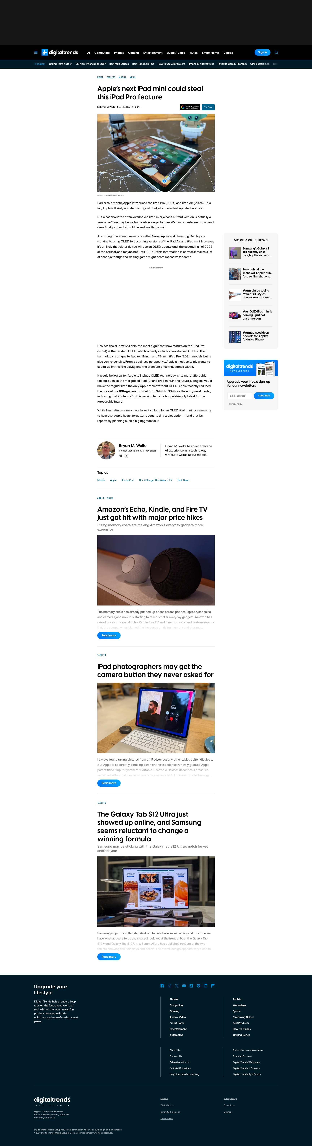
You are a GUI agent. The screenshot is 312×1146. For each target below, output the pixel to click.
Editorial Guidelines (180, 1068)
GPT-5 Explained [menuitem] (260, 64)
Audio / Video (178, 1017)
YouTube (184, 985)
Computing (176, 1005)
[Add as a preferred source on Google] (190, 107)
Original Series (241, 1035)
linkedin (120, 456)
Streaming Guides (243, 1017)
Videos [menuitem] (228, 53)
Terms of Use (167, 1118)
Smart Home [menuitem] (210, 53)
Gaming (174, 1011)
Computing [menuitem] (102, 53)
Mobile (101, 479)
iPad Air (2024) (193, 203)
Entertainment (178, 1029)
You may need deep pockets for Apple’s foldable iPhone (256, 336)
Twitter (177, 985)
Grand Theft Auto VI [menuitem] (60, 64)
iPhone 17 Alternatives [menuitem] (201, 64)
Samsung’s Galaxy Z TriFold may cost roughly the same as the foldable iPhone (256, 254)
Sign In (262, 52)
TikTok (191, 985)
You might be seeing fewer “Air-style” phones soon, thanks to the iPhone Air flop (256, 296)
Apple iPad (128, 479)
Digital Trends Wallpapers (247, 1062)
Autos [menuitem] (194, 53)
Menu (35, 52)
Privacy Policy (235, 403)
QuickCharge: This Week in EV (155, 479)
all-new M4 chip (125, 346)
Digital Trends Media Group (54, 1132)
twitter (126, 456)
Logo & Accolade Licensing (184, 1074)
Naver (156, 236)
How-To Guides (242, 1029)
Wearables (239, 1005)
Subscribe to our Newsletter (248, 1050)
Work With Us (167, 1105)
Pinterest (198, 985)
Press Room (229, 1105)
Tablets (237, 999)
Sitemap (227, 1111)
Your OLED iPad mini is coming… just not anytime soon (257, 315)
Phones (174, 999)
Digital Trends (53, 57)
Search (276, 52)
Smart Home (177, 1023)
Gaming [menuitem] (133, 53)
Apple (113, 479)
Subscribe (264, 396)
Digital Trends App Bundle (247, 1074)
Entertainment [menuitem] (152, 53)
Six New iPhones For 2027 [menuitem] (91, 64)
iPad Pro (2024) (164, 203)
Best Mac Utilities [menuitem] (119, 64)
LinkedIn (205, 985)
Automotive (176, 1035)
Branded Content (242, 1056)
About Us (175, 1050)
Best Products (241, 1023)
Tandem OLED (126, 351)
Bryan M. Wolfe (107, 107)
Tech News (183, 479)
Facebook (162, 985)
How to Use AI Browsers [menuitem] (171, 64)
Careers (164, 1098)
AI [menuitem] (88, 53)
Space (236, 1011)
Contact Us (176, 1056)
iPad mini (155, 217)
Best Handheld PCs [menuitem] (143, 64)
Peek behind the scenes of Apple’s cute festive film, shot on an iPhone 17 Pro (257, 275)
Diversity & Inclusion (170, 1111)
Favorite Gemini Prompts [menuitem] (232, 64)
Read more (109, 635)
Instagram (169, 985)
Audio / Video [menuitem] (176, 53)
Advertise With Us (180, 1062)
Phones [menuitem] (119, 53)
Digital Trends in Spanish (246, 1068)
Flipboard (213, 985)
